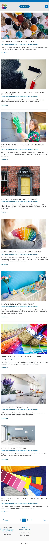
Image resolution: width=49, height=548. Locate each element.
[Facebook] (21, 543)
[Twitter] (23, 543)
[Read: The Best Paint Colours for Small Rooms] (24, 25)
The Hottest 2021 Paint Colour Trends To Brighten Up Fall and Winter (23, 93)
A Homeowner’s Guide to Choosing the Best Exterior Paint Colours (22, 146)
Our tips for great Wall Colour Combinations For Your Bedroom (24, 500)
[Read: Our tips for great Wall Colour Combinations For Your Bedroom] (23, 481)
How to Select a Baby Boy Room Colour (17, 304)
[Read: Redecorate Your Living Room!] (18, 435)
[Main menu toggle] (46, 6)
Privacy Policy (24, 527)
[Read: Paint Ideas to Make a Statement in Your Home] (20, 181)
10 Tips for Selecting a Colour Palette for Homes (21, 251)
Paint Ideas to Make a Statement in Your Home (20, 199)
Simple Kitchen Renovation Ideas (14, 407)
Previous (4, 520)
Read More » (4, 52)
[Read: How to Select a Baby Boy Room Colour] (23, 286)
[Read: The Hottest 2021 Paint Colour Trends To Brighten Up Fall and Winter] (23, 74)
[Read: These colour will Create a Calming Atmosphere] (24, 338)
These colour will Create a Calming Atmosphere (21, 356)
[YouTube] (27, 543)
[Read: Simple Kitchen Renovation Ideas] (23, 389)
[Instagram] (25, 543)
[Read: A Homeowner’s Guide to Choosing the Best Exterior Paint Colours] (23, 127)
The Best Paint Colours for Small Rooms (18, 41)
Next (45, 520)
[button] (24, 1)
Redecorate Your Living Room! (13, 448)
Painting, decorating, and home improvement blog (14, 44)
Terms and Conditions (24, 529)
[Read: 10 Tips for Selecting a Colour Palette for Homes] (23, 233)
